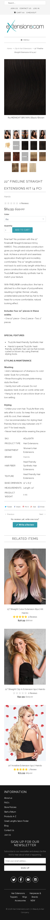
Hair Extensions (18, 893)
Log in (36, 8)
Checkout (31, 13)
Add (34, 507)
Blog (6, 826)
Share (18, 507)
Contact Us (25, 8)
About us (8, 798)
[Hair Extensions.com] (25, 27)
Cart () (20, 13)
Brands (35, 897)
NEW (33, 900)
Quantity (8, 226)
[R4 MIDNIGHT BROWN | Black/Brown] (25, 87)
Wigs (24, 897)
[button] (16, 203)
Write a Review (27, 526)
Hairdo (7, 196)
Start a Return (10, 812)
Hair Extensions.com (21, 909)
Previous (10, 514)
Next (41, 514)
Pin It (26, 507)
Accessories (20, 900)
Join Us (14, 8)
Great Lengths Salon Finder (16, 821)
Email (42, 507)
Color (6, 214)
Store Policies (10, 807)
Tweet (9, 507)
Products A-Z (10, 816)
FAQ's (6, 802)
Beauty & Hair (38, 909)
